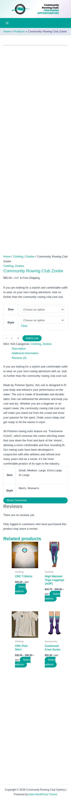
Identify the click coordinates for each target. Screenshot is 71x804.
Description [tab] (19, 348)
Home (7, 256)
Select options (20, 589)
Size (11, 309)
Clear (24, 325)
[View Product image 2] (27, 247)
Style (10, 322)
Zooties (30, 256)
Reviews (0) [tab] (19, 357)
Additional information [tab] (25, 353)
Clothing (18, 256)
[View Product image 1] (10, 247)
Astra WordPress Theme (42, 794)
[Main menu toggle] (7, 23)
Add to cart (32, 338)
